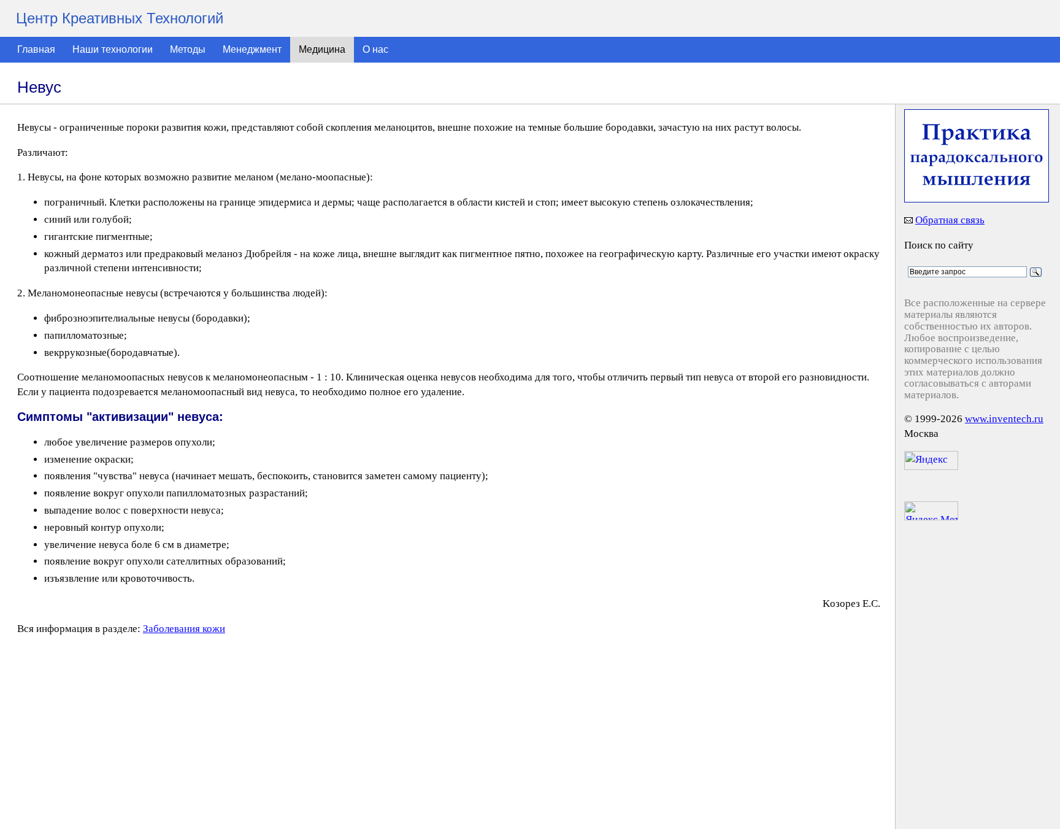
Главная (36, 49)
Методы (187, 49)
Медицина (322, 49)
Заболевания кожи (184, 628)
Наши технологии (112, 49)
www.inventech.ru (1004, 419)
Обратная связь (950, 220)
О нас (375, 49)
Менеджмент (252, 49)
